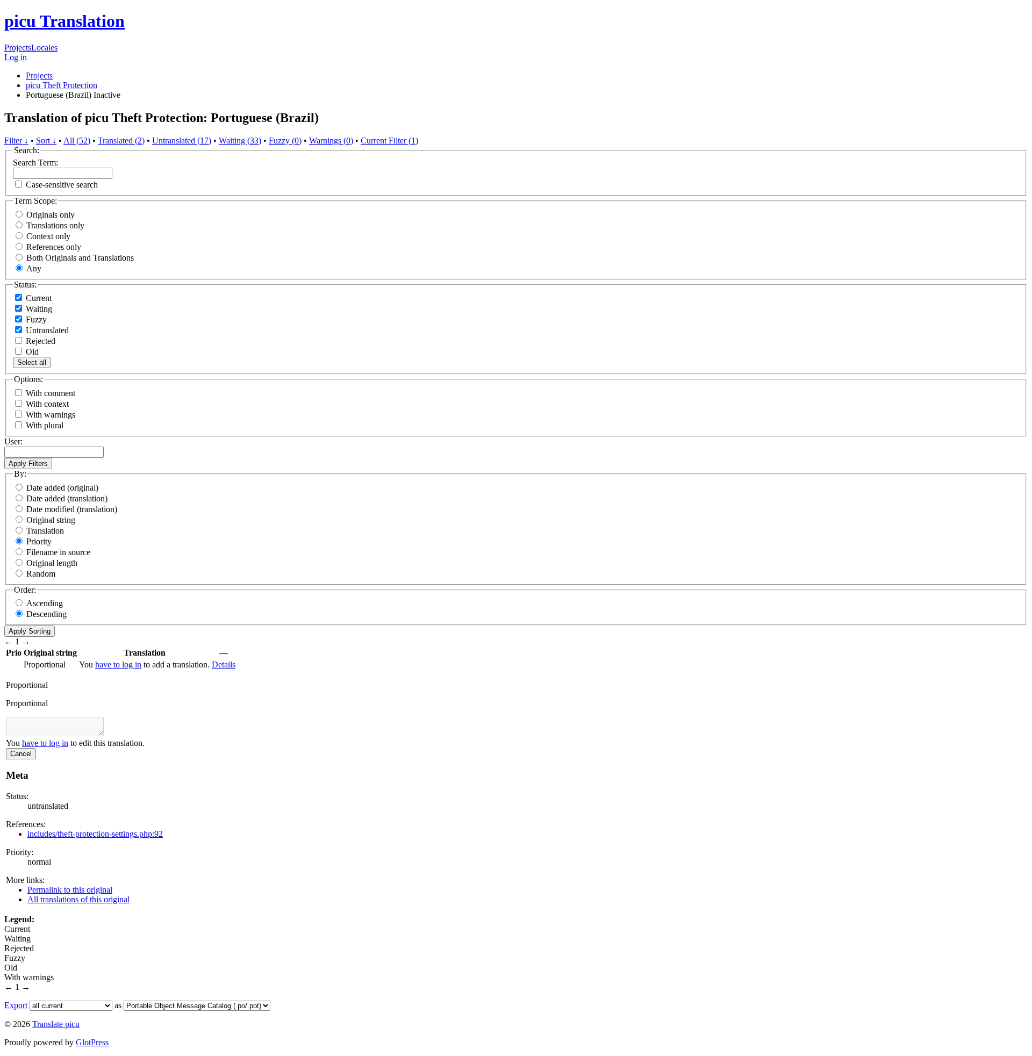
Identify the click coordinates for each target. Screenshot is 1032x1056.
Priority (39, 541)
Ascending (44, 603)
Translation (45, 530)
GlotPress (92, 1042)
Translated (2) (121, 140)
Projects (17, 47)
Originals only (50, 214)
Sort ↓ (46, 140)
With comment (50, 393)
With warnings (50, 414)
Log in (15, 57)
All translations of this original (78, 899)
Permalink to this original (69, 889)
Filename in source (58, 552)
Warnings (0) (331, 140)
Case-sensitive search (62, 184)
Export (15, 1005)
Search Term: (35, 162)
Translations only (55, 225)
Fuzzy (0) (285, 140)
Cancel (21, 754)
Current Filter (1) (389, 140)
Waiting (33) (240, 140)
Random (40, 573)
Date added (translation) (67, 498)
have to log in (118, 664)
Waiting (38, 308)
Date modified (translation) (71, 509)
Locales (44, 47)
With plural (44, 425)
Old (31, 351)
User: (13, 441)
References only (53, 247)
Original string (50, 520)
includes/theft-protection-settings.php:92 (95, 833)
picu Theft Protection (61, 85)
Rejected (39, 341)
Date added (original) (62, 487)
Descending (46, 614)
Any (33, 268)
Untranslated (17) (181, 140)
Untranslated (46, 330)
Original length (51, 562)
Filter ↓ (16, 140)
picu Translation (64, 21)
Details (223, 664)
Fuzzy (35, 319)
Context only (48, 236)
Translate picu (56, 1024)
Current (38, 298)
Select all (31, 362)
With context (47, 403)
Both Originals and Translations (80, 257)
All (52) (76, 140)
